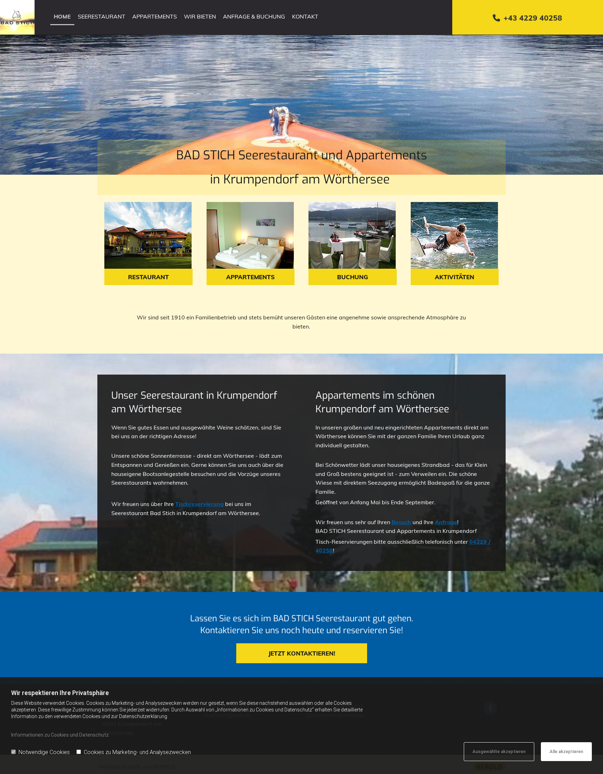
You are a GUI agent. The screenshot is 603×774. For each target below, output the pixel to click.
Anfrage (446, 522)
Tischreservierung (199, 503)
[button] (148, 277)
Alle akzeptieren (566, 751)
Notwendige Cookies (44, 752)
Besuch (401, 522)
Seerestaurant (101, 16)
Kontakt (305, 16)
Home (62, 16)
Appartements (154, 16)
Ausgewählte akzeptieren (499, 751)
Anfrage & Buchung (254, 16)
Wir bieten (200, 16)
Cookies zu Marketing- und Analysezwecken (137, 752)
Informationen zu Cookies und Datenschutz (60, 735)
